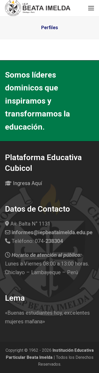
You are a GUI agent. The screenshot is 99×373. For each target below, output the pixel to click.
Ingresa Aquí (27, 183)
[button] (91, 8)
